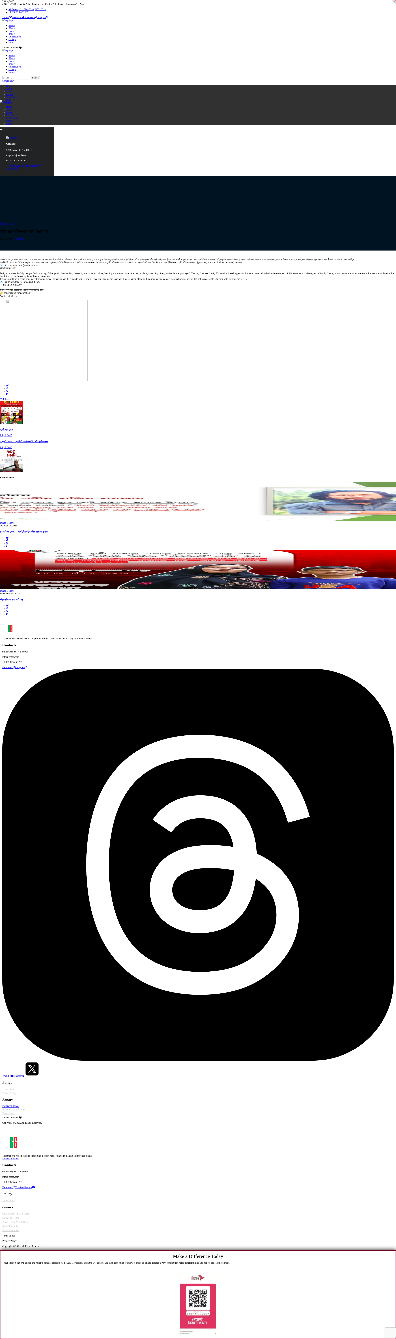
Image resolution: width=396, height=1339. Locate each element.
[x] (32, 1076)
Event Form (8, 1113)
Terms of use (8, 1089)
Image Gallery (7, 223)
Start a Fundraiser (10, 1226)
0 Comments (18, 238)
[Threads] (198, 1059)
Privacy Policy (9, 1093)
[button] (198, 80)
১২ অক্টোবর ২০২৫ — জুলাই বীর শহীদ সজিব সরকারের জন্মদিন (24, 531)
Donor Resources (10, 1230)
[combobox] (198, 1155)
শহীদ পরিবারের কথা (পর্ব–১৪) (11, 599)
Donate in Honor (10, 1218)
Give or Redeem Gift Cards (15, 1213)
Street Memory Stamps (13, 1109)
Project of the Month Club (15, 1222)
